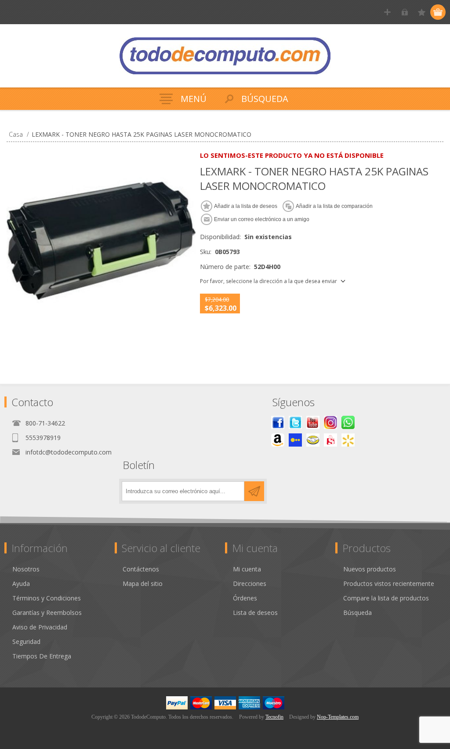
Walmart (348, 440)
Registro (387, 12)
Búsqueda (357, 612)
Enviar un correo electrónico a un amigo (261, 219)
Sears (330, 440)
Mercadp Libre (312, 440)
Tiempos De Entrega (41, 656)
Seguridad (26, 641)
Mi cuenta (247, 569)
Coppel (295, 440)
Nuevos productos (369, 569)
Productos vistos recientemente (388, 583)
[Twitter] (295, 422)
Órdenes (245, 598)
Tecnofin (274, 717)
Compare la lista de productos (386, 598)
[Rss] (348, 422)
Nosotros (26, 569)
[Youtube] (312, 422)
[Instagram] (330, 422)
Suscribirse (254, 491)
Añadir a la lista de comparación (334, 206)
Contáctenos (141, 569)
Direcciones (249, 583)
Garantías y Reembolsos (47, 612)
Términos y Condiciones (46, 598)
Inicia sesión (404, 12)
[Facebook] (277, 422)
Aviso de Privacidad (39, 627)
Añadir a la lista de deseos (245, 206)
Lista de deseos (255, 612)
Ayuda (21, 583)
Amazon (277, 440)
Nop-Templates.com (338, 717)
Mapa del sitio (143, 583)
